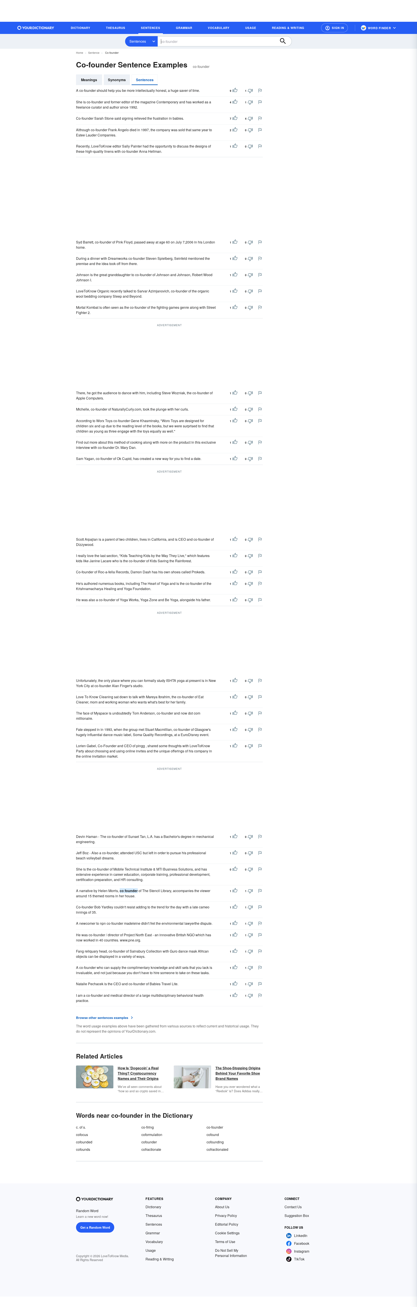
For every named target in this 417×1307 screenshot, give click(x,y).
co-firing (147, 1127)
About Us (222, 1206)
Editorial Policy (226, 1224)
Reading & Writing (160, 1259)
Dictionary (153, 1206)
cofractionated (217, 1149)
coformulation (151, 1134)
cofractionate (151, 1149)
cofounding (215, 1141)
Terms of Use (225, 1241)
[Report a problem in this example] (260, 90)
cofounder (149, 1141)
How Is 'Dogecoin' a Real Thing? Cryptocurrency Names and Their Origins (138, 1073)
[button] (334, 27)
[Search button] (284, 41)
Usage (151, 1250)
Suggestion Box (297, 1215)
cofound (213, 1134)
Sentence (93, 52)
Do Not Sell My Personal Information (231, 1253)
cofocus (82, 1134)
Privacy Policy (226, 1215)
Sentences (137, 41)
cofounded (84, 1141)
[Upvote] (235, 91)
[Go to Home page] (35, 28)
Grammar (153, 1232)
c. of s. (81, 1127)
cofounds (83, 1149)
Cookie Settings (227, 1232)
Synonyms (117, 79)
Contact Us (293, 1206)
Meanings (89, 79)
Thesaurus (154, 1215)
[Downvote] (250, 91)
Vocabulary (154, 1241)
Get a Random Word (95, 1227)
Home (79, 52)
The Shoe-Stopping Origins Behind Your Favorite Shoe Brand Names (237, 1073)
